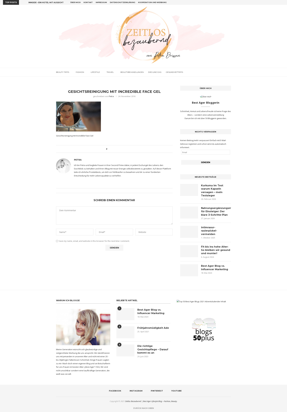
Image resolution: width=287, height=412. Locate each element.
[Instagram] (276, 2)
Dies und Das (154, 72)
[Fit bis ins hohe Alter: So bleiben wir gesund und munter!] (189, 251)
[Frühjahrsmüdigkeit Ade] (125, 332)
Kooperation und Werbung (152, 2)
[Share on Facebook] (112, 149)
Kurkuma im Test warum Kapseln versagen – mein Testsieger (212, 190)
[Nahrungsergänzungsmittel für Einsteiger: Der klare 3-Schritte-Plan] (189, 213)
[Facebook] (273, 2)
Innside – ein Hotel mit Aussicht (46, 2)
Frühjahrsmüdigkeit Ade (153, 327)
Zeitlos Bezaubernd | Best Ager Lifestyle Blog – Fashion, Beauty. (151, 401)
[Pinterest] (280, 2)
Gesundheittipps (174, 72)
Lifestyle (95, 72)
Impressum (101, 2)
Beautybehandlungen (132, 72)
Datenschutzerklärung (122, 2)
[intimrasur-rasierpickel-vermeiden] (189, 232)
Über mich (75, 2)
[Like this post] (109, 149)
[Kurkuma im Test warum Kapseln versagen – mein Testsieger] (189, 190)
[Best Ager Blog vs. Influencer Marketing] (189, 270)
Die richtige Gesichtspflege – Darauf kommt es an (152, 349)
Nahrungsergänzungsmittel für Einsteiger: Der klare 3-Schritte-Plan (216, 211)
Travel (110, 72)
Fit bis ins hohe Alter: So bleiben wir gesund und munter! (215, 250)
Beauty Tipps (62, 72)
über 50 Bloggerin (209, 118)
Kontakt (88, 2)
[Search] (229, 72)
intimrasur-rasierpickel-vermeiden (209, 231)
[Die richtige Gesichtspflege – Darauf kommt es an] (125, 350)
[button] (21, 2)
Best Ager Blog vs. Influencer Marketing (214, 267)
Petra (111, 96)
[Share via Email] (120, 149)
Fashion (80, 72)
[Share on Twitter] (115, 149)
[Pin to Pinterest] (118, 149)
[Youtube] (283, 2)
